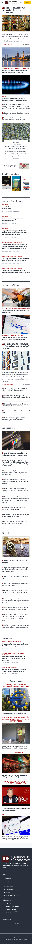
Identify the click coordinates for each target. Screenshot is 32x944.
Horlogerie (9, 642)
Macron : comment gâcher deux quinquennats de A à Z (12, 220)
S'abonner (27, 2)
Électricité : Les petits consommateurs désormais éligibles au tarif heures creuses (14, 99)
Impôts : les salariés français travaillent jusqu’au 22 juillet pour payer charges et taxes (15, 627)
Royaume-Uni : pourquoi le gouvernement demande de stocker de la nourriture (14, 71)
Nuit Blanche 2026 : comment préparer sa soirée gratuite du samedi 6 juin (14, 776)
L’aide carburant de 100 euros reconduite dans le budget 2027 (15, 311)
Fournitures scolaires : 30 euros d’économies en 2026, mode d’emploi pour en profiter (16, 397)
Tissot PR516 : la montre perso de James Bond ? (15, 577)
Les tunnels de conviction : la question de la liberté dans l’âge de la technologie (15, 259)
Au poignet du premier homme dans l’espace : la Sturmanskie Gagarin (14, 670)
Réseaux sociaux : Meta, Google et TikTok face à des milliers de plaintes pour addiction (15, 481)
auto (14, 653)
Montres (19, 642)
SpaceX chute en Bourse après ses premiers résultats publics (13, 508)
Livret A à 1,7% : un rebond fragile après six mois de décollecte (15, 114)
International (5, 654)
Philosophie (4, 242)
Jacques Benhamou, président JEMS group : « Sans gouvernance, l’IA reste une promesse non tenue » (14, 232)
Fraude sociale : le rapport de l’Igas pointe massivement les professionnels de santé (14, 338)
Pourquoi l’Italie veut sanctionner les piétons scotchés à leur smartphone (14, 119)
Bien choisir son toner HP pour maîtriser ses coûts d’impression (14, 454)
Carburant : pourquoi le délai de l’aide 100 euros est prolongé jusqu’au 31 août (14, 591)
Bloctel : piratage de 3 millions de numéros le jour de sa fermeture (13, 419)
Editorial (10, 242)
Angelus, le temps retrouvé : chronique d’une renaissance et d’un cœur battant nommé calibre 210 (15, 569)
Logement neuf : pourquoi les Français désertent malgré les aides (15, 346)
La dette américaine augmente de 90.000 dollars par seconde (16, 147)
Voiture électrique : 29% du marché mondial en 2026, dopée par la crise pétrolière (13, 658)
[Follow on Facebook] (13, 923)
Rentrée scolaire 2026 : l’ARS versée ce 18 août (16, 412)
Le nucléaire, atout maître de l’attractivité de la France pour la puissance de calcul (15, 600)
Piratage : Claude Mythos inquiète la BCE (14, 713)
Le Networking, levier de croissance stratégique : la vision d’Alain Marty (16, 809)
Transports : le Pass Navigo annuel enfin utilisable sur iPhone (15, 584)
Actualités (4, 256)
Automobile (4, 653)
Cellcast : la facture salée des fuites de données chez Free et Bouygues (14, 522)
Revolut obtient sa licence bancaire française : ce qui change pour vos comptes (15, 489)
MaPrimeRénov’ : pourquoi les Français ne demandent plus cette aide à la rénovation (14, 747)
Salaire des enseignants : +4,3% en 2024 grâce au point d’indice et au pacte (16, 389)
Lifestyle (15, 642)
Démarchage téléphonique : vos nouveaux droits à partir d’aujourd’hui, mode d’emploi (14, 472)
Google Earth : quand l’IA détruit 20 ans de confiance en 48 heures (15, 515)
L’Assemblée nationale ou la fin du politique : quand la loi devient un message (16, 271)
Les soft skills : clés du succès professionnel (11, 208)
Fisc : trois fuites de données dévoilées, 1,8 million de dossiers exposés (15, 405)
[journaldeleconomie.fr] (11, 2)
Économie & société (20, 653)
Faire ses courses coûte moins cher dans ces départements (13, 10)
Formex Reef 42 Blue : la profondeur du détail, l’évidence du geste (15, 645)
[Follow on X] (15, 923)
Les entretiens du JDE (6, 204)
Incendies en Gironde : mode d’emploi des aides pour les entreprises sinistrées (15, 608)
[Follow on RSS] (18, 923)
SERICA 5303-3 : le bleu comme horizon (14, 561)
